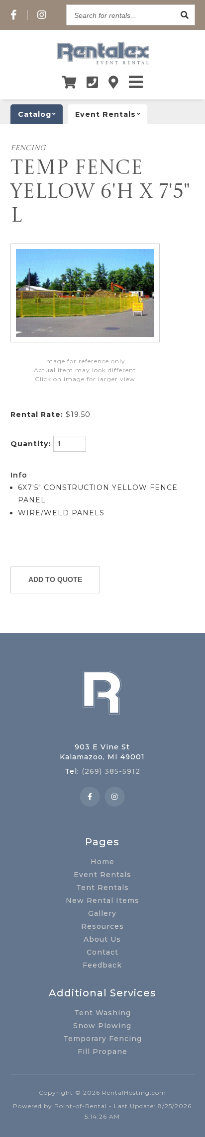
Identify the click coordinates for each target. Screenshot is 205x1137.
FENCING (28, 148)
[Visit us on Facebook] (13, 15)
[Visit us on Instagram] (42, 15)
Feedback (102, 965)
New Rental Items (102, 900)
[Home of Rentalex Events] (102, 730)
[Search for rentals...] (185, 15)
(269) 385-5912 (111, 771)
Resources (102, 926)
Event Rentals (102, 874)
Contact (102, 952)
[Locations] (113, 82)
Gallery (102, 913)
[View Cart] (69, 82)
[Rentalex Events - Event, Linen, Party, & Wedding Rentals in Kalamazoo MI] (102, 64)
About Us (102, 939)
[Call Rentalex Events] (93, 82)
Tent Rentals (102, 887)
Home (102, 861)
